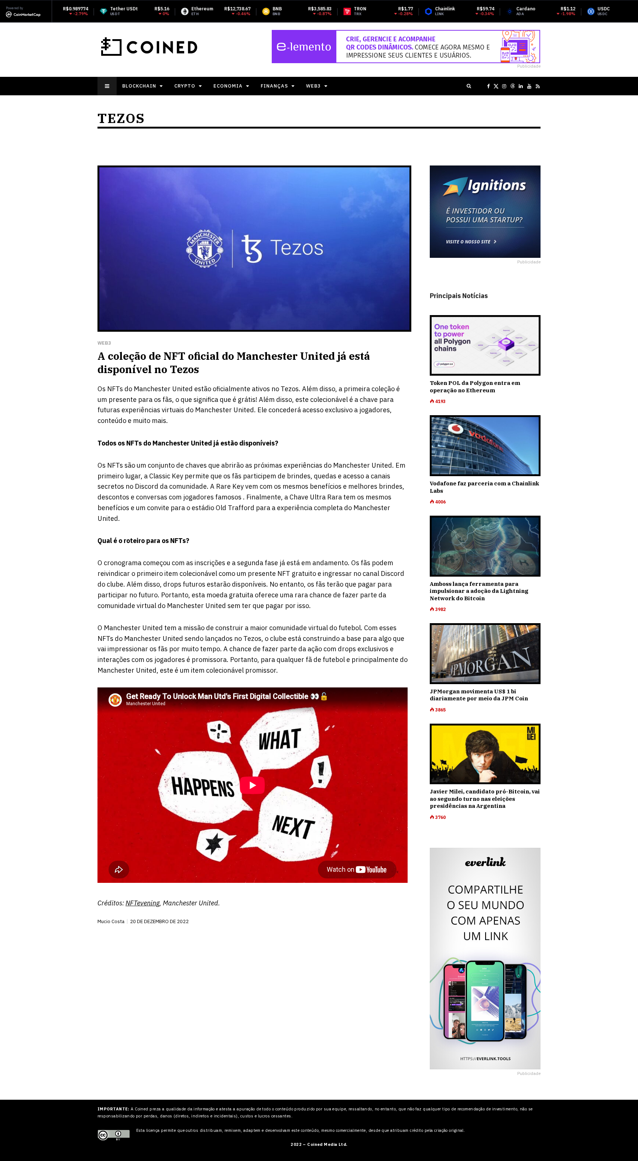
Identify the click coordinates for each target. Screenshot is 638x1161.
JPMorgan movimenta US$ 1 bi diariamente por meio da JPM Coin (479, 695)
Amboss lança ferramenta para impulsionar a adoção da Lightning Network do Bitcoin (479, 591)
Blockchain (139, 86)
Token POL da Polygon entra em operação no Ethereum (475, 386)
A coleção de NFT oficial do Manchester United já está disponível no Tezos (233, 362)
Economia (228, 86)
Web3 (313, 86)
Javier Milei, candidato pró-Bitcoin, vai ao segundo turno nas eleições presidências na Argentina (485, 798)
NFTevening (143, 903)
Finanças (274, 86)
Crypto (184, 86)
